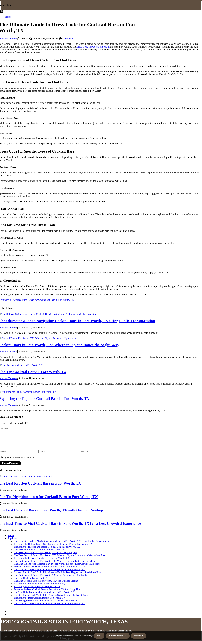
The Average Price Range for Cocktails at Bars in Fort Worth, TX (46, 600)
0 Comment (67, 38)
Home (8, 16)
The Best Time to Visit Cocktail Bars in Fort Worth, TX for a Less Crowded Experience (57, 563)
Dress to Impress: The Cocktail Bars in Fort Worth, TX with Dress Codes (50, 566)
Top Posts (12, 538)
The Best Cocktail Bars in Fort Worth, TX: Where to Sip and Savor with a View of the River (60, 555)
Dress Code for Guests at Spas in (92, 46)
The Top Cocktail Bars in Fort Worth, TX (34, 578)
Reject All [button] (138, 636)
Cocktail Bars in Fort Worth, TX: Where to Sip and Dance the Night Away (51, 595)
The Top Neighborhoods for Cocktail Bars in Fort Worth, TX (44, 592)
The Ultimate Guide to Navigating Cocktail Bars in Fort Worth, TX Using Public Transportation (62, 541)
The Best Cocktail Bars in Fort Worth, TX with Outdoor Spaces (45, 552)
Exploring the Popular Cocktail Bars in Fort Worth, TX (41, 583)
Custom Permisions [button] (117, 636)
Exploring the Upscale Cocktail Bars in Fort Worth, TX (41, 558)
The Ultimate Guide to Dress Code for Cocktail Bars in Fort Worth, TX (49, 569)
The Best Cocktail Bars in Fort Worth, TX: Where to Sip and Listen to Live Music (55, 561)
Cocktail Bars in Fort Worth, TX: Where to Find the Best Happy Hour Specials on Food (58, 572)
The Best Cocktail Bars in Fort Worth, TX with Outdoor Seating (46, 580)
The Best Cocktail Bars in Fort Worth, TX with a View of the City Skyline (51, 575)
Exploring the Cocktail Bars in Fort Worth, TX (37, 586)
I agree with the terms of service (18, 457)
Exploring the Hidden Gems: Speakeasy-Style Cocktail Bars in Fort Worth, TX (53, 544)
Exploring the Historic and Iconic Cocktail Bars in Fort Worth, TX (47, 546)
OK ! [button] (99, 636)
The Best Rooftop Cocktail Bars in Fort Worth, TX (39, 549)
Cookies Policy (85, 636)
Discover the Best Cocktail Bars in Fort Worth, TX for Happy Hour (47, 589)
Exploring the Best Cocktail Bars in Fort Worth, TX (39, 597)
